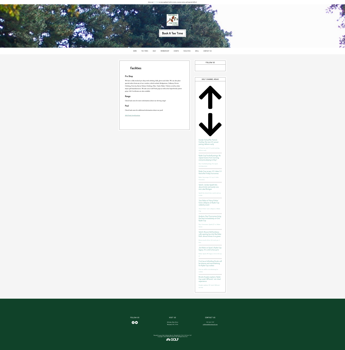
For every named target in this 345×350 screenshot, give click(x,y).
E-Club (156, 2)
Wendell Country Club (172, 20)
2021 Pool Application (132, 115)
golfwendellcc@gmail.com (210, 324)
